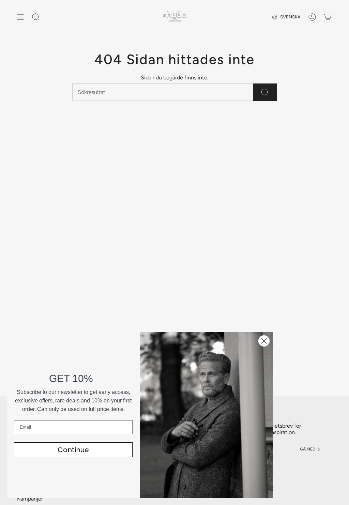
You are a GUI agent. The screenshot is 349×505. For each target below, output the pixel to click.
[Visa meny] (20, 17)
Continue (73, 450)
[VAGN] (328, 17)
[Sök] (265, 92)
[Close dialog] (264, 341)
